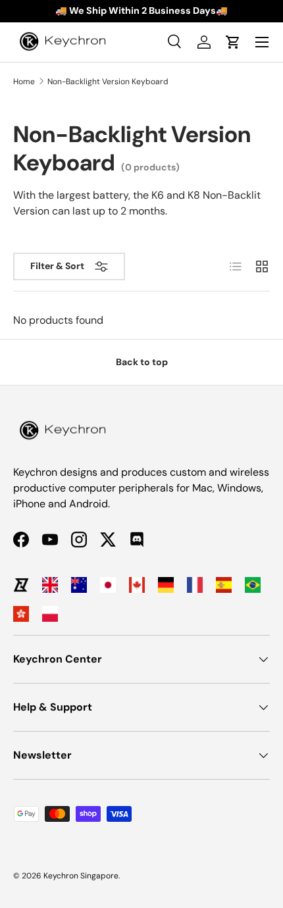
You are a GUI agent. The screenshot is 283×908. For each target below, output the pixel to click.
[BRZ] (252, 584)
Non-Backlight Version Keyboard (107, 82)
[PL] (50, 613)
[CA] (136, 584)
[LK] (21, 584)
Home (24, 82)
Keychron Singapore (80, 875)
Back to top (142, 362)
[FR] (194, 584)
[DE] (165, 584)
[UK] (50, 584)
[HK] (21, 613)
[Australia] (78, 584)
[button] (233, 42)
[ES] (223, 584)
